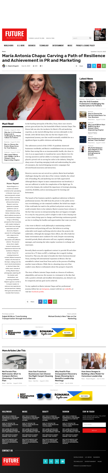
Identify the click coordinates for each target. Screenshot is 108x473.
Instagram (45, 289)
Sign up (94, 430)
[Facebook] (89, 66)
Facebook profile (38, 292)
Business (98, 29)
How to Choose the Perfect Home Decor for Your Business (11, 146)
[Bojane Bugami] (4, 65)
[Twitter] (94, 66)
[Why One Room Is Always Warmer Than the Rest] (83, 139)
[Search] (90, 38)
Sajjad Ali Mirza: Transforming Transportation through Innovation (17, 317)
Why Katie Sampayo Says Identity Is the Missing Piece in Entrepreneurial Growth (95, 151)
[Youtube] (62, 461)
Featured (6, 152)
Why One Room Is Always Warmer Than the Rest (97, 139)
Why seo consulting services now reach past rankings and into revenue (100, 35)
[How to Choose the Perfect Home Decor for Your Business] (83, 114)
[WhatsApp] (104, 66)
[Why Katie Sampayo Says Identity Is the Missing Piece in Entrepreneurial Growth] (83, 148)
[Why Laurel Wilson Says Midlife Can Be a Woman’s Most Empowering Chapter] (83, 125)
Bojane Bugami (13, 66)
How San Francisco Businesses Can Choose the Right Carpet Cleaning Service (41, 375)
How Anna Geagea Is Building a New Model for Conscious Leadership (93, 373)
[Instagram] (51, 461)
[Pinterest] (99, 66)
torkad (61, 383)
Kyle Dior (9, 383)
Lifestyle (90, 136)
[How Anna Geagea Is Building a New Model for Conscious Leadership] (94, 361)
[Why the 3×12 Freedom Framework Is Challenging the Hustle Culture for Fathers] (93, 89)
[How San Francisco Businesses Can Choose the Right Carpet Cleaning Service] (41, 361)
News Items (91, 119)
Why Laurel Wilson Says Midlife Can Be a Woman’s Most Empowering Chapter (12, 157)
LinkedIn (68, 289)
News (4, 51)
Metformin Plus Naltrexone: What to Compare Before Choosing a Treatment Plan (12, 376)
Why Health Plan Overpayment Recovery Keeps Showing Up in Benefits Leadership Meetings (66, 376)
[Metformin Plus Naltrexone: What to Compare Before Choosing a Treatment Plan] (14, 361)
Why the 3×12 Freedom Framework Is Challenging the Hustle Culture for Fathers (12, 135)
